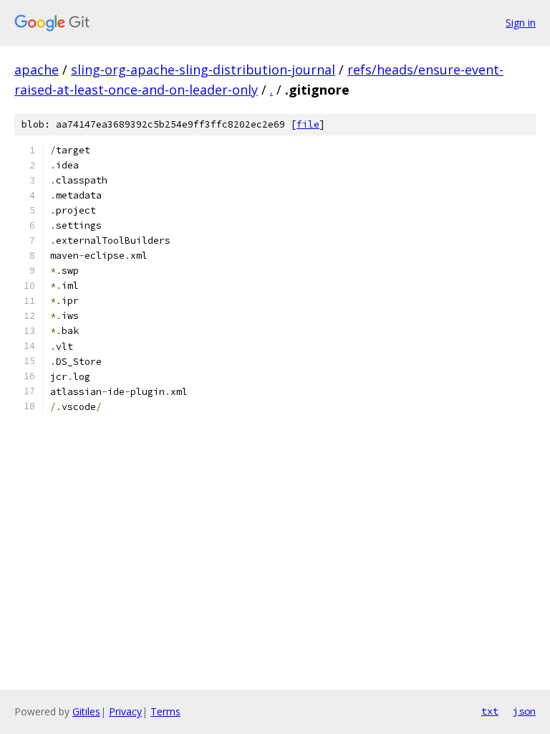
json (524, 711)
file (307, 124)
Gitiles (86, 711)
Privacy (125, 711)
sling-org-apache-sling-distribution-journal (203, 69)
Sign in (521, 22)
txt (489, 711)
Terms (165, 711)
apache (36, 69)
